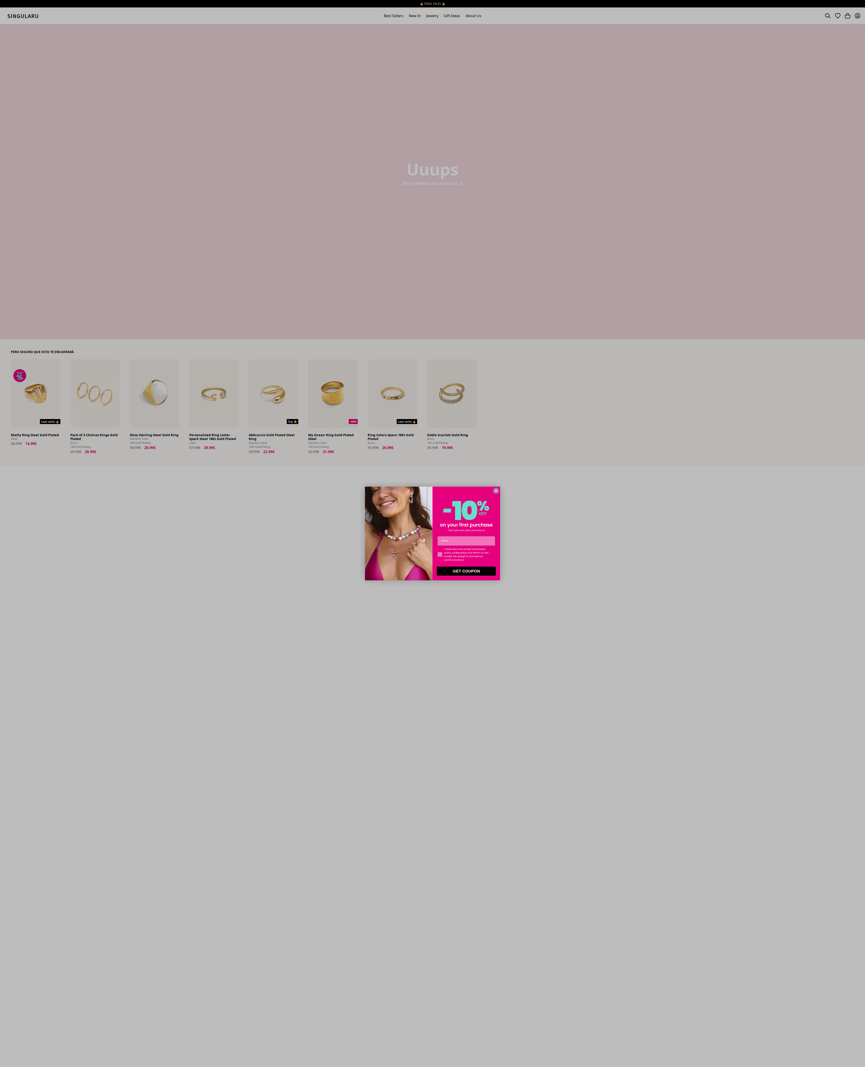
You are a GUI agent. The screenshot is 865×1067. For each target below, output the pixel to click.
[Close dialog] (496, 490)
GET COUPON (466, 571)
